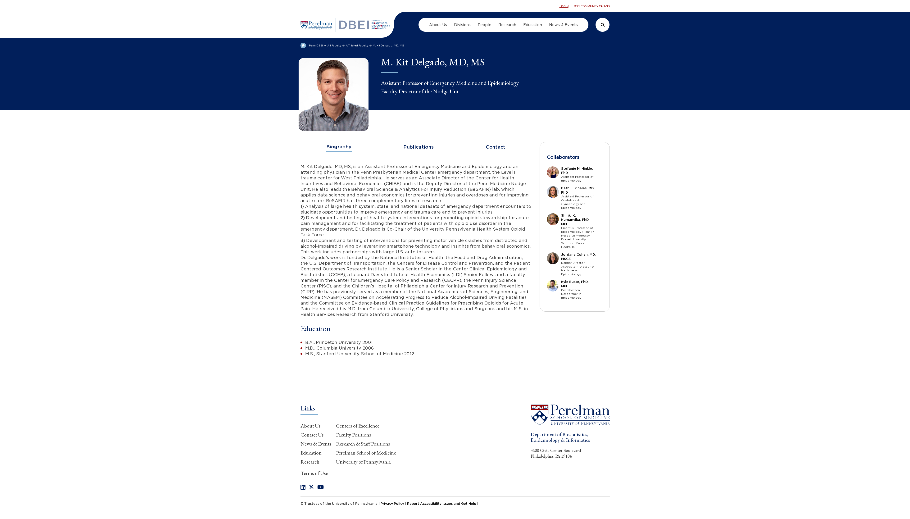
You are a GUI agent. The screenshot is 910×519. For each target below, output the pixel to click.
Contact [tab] (495, 147)
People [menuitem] (484, 25)
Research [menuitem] (507, 25)
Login (564, 6)
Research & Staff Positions (363, 443)
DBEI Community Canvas (592, 6)
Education (311, 452)
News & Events (315, 443)
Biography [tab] (339, 147)
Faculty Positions (353, 434)
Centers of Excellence (357, 425)
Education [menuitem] (532, 25)
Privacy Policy (392, 503)
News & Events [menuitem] (563, 25)
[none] (302, 487)
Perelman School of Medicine (366, 452)
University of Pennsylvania (363, 461)
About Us (310, 425)
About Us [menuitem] (438, 25)
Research (309, 461)
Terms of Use (314, 473)
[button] (570, 415)
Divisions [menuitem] (462, 25)
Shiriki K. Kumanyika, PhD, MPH (575, 220)
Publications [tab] (418, 147)
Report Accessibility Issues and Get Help (441, 503)
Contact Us (312, 434)
